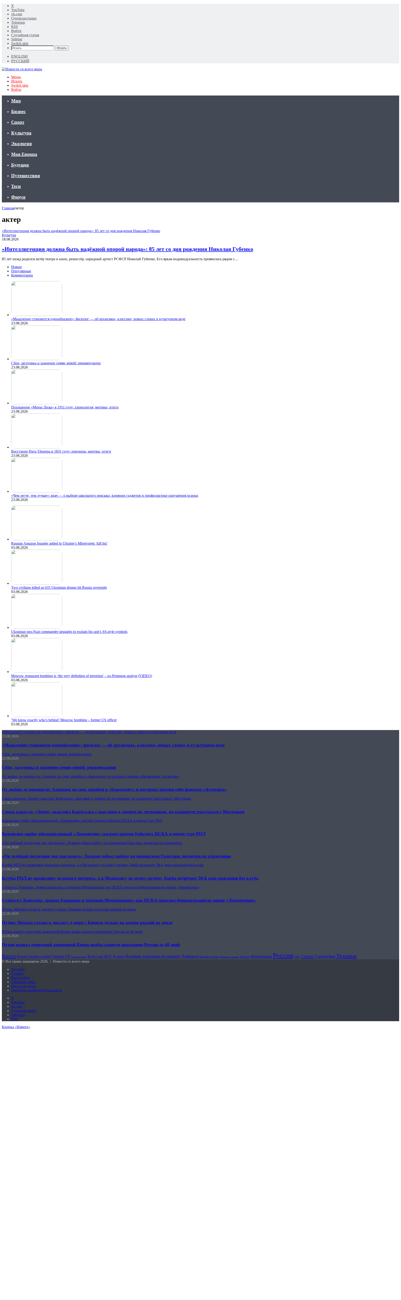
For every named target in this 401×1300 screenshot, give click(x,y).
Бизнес (18, 111)
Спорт (17, 122)
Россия (283, 955)
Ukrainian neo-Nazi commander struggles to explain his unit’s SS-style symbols (69, 632)
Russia (9, 956)
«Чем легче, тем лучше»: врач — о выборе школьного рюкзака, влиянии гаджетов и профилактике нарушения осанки (104, 495)
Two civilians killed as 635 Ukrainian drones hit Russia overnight (59, 587)
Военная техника (209, 956)
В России (95, 956)
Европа (245, 956)
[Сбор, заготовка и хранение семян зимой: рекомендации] (36, 359)
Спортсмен (325, 956)
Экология (21, 143)
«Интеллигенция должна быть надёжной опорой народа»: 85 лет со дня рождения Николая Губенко (127, 249)
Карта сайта (20, 978)
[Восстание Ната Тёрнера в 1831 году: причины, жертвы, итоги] (36, 447)
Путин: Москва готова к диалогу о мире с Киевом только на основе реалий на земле (87, 922)
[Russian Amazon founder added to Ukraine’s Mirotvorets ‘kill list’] (36, 539)
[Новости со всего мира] (22, 69)
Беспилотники (79, 957)
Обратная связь (23, 982)
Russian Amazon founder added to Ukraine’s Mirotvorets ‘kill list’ (59, 543)
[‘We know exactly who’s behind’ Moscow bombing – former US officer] (36, 716)
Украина (346, 956)
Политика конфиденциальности (36, 990)
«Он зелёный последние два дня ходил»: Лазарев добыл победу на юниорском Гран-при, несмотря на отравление (116, 856)
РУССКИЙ (20, 61)
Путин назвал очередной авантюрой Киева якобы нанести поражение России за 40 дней (91, 944)
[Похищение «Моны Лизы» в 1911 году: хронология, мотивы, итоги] (36, 403)
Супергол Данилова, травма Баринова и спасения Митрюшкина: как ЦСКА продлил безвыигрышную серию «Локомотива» (129, 900)
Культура (21, 132)
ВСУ (108, 956)
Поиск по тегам (23, 986)
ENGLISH (19, 56)
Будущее (20, 164)
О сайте (17, 973)
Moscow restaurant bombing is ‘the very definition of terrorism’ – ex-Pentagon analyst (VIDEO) (81, 676)
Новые (16, 267)
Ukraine (58, 956)
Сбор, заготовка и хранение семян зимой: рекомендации (56, 363)
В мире (118, 956)
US (67, 956)
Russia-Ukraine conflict (34, 956)
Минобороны (261, 956)
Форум (18, 196)
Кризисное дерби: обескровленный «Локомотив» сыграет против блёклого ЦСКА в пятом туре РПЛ (103, 833)
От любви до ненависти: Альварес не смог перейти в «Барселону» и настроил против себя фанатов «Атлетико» (114, 789)
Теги (16, 186)
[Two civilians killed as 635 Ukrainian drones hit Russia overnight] (36, 583)
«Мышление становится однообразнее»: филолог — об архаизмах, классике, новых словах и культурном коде (98, 319)
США (297, 956)
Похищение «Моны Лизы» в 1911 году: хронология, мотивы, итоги (65, 407)
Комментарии (22, 275)
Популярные (21, 271)
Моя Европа (24, 154)
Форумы (18, 969)
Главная (8, 208)
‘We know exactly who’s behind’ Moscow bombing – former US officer (64, 720)
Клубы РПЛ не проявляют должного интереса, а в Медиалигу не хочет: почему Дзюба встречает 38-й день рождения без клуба (130, 878)
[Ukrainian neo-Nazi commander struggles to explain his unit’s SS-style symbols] (36, 627)
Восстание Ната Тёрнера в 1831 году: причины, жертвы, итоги (61, 451)
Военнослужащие (229, 956)
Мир (16, 100)
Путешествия (25, 175)
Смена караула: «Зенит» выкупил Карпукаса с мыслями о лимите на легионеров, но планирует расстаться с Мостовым (123, 811)
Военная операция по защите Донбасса (161, 956)
